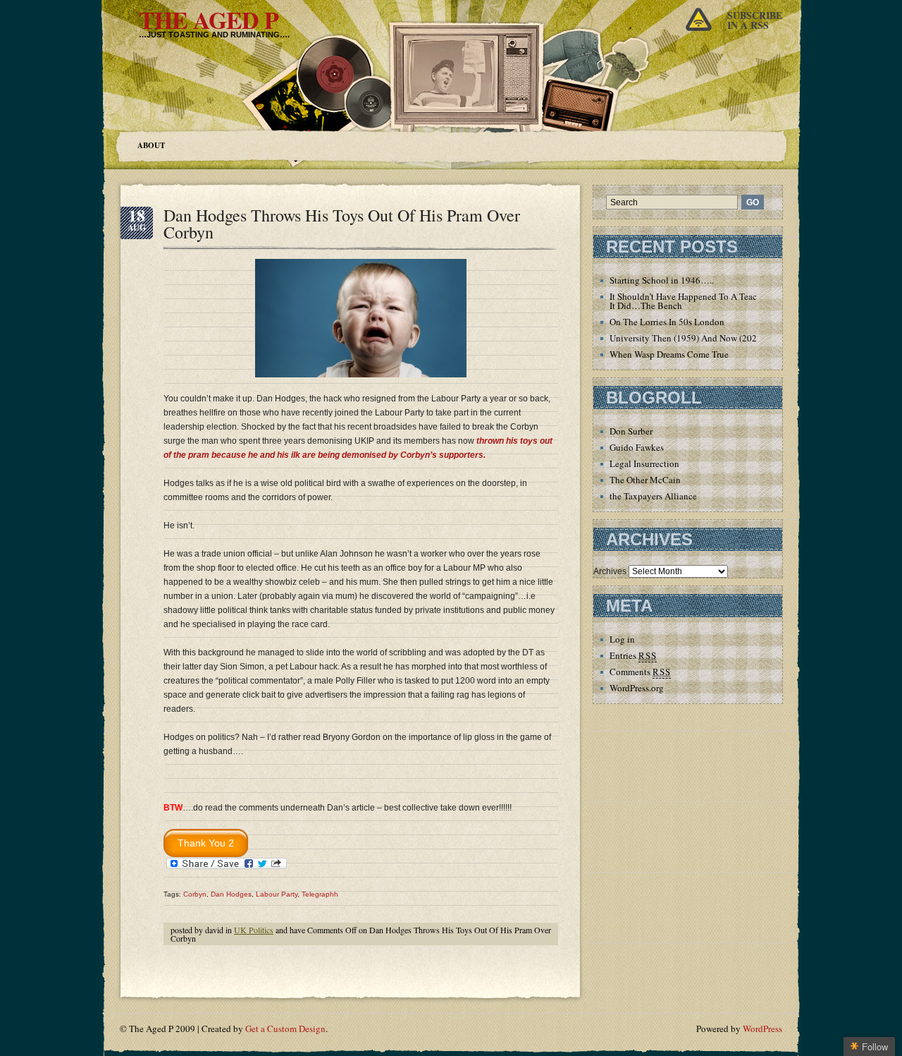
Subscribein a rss (754, 20)
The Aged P (208, 19)
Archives (609, 571)
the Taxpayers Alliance (653, 496)
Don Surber (631, 431)
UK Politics (253, 929)
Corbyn (194, 894)
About (151, 145)
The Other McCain (645, 479)
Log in (622, 639)
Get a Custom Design (285, 1028)
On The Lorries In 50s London (667, 321)
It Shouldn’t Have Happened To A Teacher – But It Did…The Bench (701, 301)
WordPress (762, 1028)
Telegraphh (320, 894)
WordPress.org (637, 687)
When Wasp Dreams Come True (669, 354)
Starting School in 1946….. (662, 280)
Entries (633, 655)
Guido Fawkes (637, 447)
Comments (640, 671)
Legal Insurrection (644, 463)
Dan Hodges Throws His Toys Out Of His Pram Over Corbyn (341, 223)
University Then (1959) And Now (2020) (687, 338)
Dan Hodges (231, 894)
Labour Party (276, 894)
